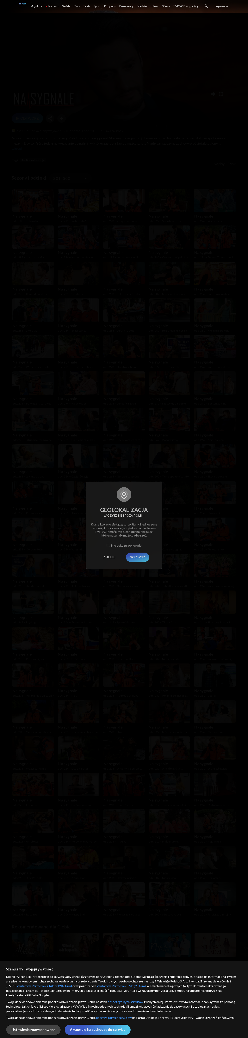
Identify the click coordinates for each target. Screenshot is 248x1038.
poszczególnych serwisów (125, 1002)
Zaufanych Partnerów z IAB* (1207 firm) (44, 986)
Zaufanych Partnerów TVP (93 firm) (121, 986)
